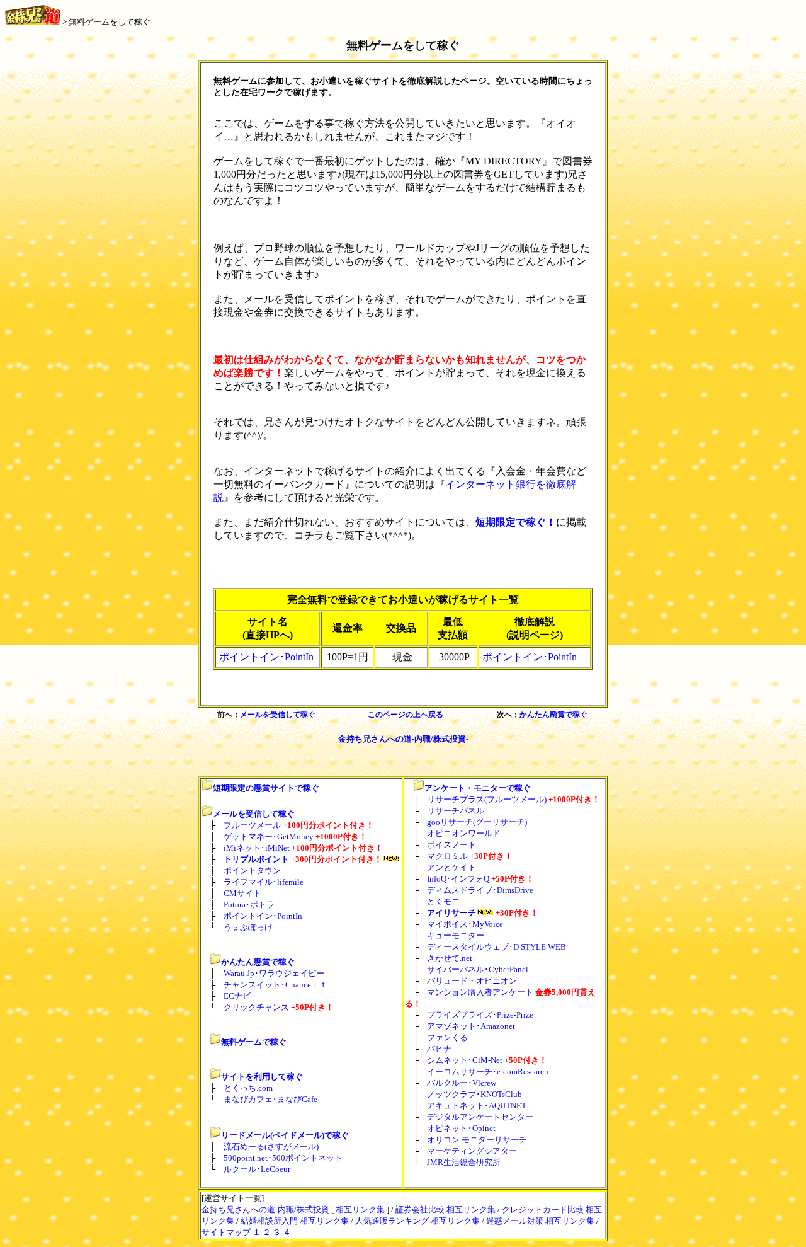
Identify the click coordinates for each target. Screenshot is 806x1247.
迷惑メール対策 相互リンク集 (540, 1221)
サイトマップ (226, 1232)
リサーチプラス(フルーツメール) (487, 799)
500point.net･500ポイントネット (283, 1158)
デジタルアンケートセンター (480, 1117)
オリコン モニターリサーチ (477, 1139)
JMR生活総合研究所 (464, 1162)
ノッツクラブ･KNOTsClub (474, 1094)
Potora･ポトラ (249, 904)
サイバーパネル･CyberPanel (477, 969)
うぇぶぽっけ (248, 927)
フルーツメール (252, 825)
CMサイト (242, 893)
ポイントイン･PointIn (266, 657)
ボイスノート (451, 844)
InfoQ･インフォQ (458, 878)
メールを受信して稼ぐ (277, 714)
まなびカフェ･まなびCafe (270, 1099)
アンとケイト (451, 867)
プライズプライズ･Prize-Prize (480, 1015)
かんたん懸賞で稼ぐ (553, 714)
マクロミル (447, 856)
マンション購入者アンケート (480, 992)
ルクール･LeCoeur (257, 1169)
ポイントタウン (252, 870)
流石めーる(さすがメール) (271, 1146)
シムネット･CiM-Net (464, 1060)
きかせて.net (449, 958)
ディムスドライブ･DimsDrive (480, 890)
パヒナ (439, 1049)
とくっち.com (248, 1088)
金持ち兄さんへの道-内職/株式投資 (265, 1209)
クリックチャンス (256, 1007)
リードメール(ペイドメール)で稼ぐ (285, 1135)
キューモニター (455, 935)
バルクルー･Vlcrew (461, 1083)
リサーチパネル (455, 810)
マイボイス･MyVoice (465, 924)
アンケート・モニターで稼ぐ (477, 788)
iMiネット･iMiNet (257, 848)
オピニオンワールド (464, 833)
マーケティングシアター (472, 1151)
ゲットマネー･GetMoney (269, 836)
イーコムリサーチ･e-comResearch (487, 1071)
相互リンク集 (360, 1209)
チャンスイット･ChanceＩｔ (275, 984)
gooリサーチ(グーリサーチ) (477, 822)
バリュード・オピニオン (472, 981)
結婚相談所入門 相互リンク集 (295, 1221)
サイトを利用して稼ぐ (262, 1076)
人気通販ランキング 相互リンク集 (417, 1221)
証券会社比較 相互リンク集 (445, 1209)
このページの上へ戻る (405, 714)
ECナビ (237, 996)
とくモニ (443, 901)
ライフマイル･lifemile (264, 882)
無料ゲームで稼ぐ (254, 1042)
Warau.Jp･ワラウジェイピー (274, 973)
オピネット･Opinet (461, 1128)
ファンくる (447, 1037)
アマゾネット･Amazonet (471, 1026)
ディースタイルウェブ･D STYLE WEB (496, 946)
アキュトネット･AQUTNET (476, 1105)
